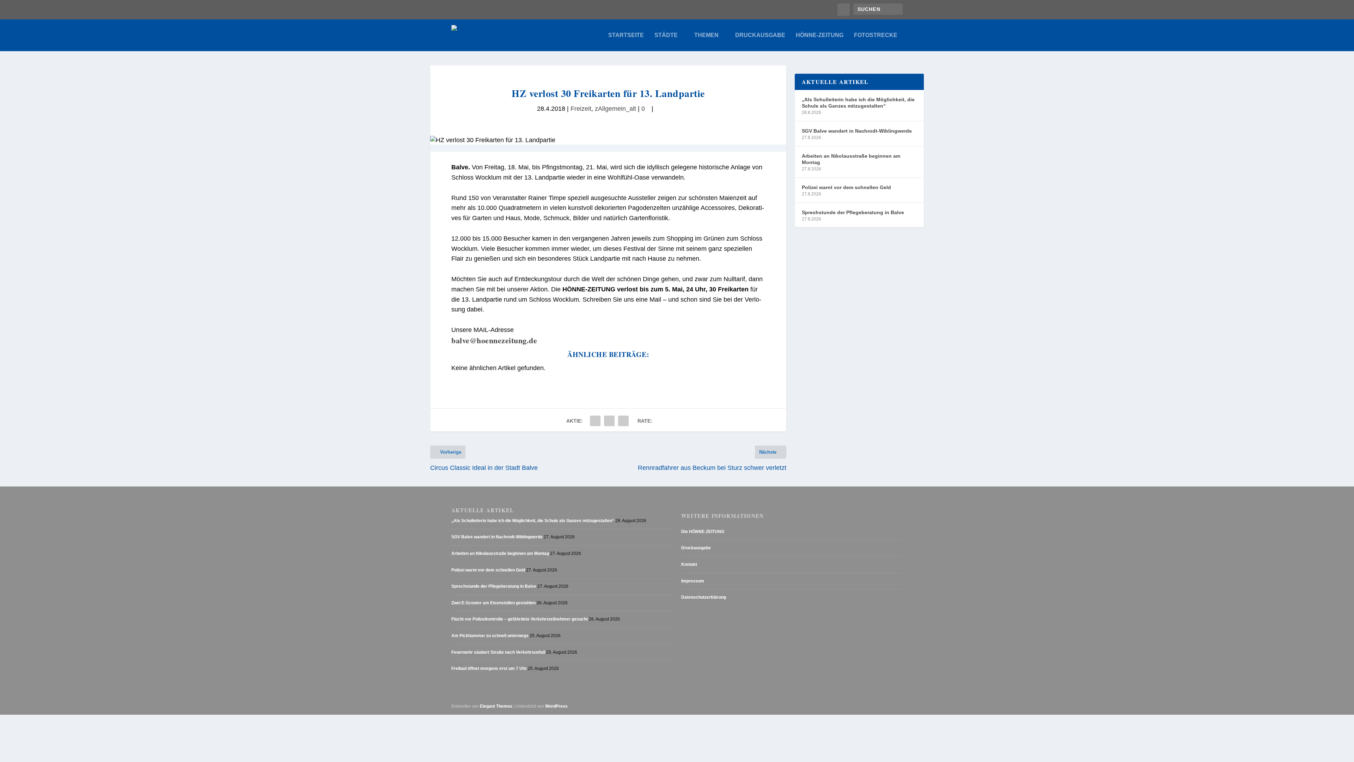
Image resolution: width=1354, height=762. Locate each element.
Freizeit (581, 108)
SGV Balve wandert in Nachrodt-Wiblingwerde (857, 131)
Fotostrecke (875, 35)
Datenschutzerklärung (703, 597)
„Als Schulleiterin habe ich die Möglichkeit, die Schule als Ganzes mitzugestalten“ (858, 103)
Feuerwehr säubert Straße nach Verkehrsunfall (498, 652)
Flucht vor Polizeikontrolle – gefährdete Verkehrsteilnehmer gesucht (519, 619)
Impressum (692, 581)
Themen (706, 35)
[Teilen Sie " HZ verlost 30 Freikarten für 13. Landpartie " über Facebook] (595, 421)
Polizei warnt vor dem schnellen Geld (846, 187)
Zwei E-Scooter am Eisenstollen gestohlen (493, 602)
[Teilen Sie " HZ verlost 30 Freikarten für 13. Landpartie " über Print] (623, 421)
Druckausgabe (760, 35)
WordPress (556, 706)
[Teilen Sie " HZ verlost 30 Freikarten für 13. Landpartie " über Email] (609, 421)
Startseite (626, 35)
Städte (666, 35)
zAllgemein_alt (615, 108)
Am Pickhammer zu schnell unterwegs (490, 635)
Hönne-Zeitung (819, 35)
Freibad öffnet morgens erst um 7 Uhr (489, 668)
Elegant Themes (496, 706)
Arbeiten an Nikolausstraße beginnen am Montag (851, 159)
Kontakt (689, 564)
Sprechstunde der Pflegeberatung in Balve (853, 212)
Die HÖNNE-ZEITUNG (702, 531)
